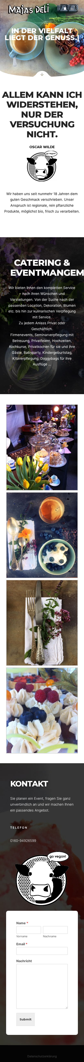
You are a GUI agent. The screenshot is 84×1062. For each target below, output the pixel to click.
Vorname (22, 936)
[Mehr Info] (65, 9)
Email (21, 944)
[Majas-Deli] (28, 9)
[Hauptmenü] (72, 9)
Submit (25, 1019)
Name (22, 923)
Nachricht (24, 961)
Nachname (49, 936)
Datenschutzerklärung (42, 1056)
